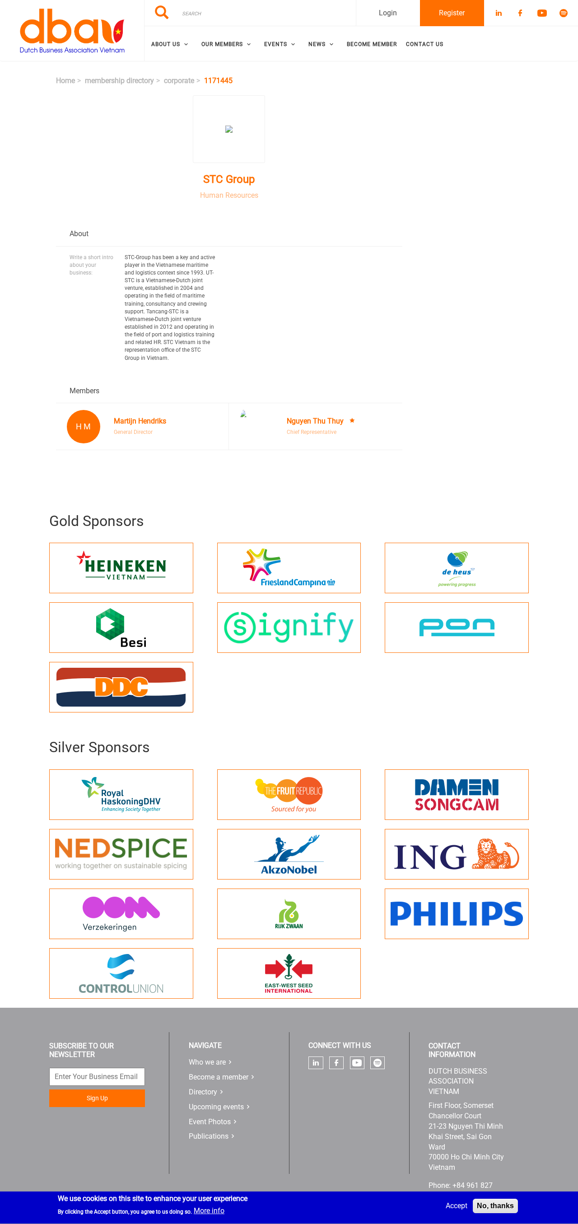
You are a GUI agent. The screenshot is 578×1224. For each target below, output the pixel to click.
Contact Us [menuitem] (424, 44)
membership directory (119, 80)
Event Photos (210, 1121)
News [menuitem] (317, 44)
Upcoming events (216, 1107)
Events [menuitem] (275, 44)
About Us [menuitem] (165, 44)
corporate (179, 80)
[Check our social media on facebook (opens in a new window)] (336, 1063)
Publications (208, 1136)
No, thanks (495, 1206)
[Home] (72, 30)
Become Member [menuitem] (372, 44)
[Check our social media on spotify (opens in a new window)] (377, 1063)
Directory (203, 1092)
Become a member (218, 1077)
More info (209, 1211)
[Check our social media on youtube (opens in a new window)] (357, 1063)
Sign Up (97, 1098)
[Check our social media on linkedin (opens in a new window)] (316, 1063)
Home (65, 80)
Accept (456, 1205)
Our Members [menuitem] (222, 44)
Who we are (207, 1062)
